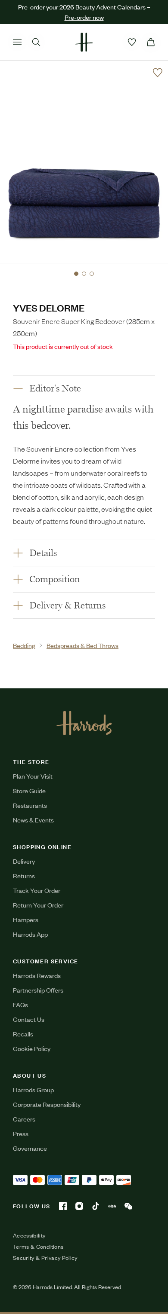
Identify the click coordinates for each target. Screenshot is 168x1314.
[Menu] (17, 42)
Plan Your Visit (33, 775)
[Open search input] (36, 42)
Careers (24, 1118)
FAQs (20, 1004)
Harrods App (30, 933)
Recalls (23, 1033)
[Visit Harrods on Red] (112, 1206)
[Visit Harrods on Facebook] (63, 1206)
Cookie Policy (31, 1048)
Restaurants (30, 805)
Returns (24, 875)
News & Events (33, 819)
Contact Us (28, 1019)
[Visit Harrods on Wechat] (128, 1206)
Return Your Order (38, 904)
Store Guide (29, 790)
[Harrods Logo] (84, 723)
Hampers (25, 919)
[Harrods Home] (84, 42)
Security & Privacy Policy (45, 1258)
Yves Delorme (48, 307)
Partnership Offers (38, 989)
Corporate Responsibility (47, 1104)
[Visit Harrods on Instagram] (79, 1206)
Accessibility (29, 1235)
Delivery (24, 860)
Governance (30, 1147)
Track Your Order (36, 890)
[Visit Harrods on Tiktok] (96, 1206)
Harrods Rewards (37, 975)
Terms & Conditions (38, 1246)
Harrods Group (33, 1089)
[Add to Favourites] (157, 72)
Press (20, 1133)
